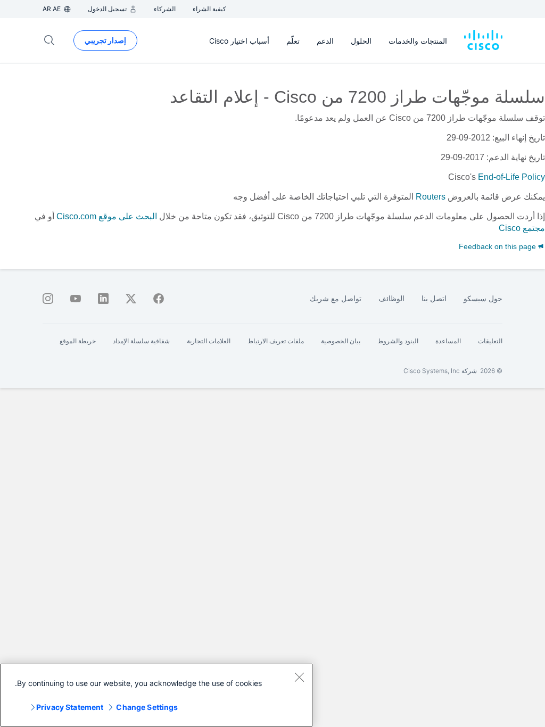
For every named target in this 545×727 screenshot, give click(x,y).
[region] (156, 695)
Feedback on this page (498, 246)
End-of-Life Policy (511, 176)
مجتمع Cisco (522, 228)
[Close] (299, 677)
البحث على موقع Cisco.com (106, 216)
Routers (430, 196)
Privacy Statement (69, 707)
